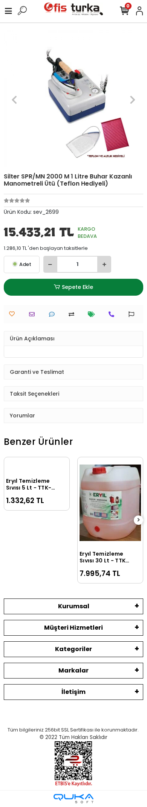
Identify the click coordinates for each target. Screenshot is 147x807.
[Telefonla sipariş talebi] (113, 314)
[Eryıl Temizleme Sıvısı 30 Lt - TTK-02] (110, 503)
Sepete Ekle (77, 287)
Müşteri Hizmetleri (73, 627)
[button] (14, 99)
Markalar (73, 670)
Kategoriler (73, 649)
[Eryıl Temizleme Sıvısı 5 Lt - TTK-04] (36, 466)
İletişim (73, 692)
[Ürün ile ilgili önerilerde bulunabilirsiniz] (133, 314)
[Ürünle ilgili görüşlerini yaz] (53, 314)
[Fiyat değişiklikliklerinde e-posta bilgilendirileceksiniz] (93, 314)
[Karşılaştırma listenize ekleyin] (73, 314)
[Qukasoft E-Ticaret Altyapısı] (73, 798)
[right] (138, 520)
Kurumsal (73, 606)
